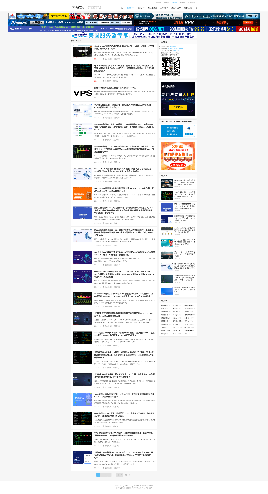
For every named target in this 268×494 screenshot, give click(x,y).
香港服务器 (189, 305)
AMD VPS (177, 327)
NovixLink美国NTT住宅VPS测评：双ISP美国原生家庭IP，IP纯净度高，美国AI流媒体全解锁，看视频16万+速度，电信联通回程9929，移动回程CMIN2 (124, 127)
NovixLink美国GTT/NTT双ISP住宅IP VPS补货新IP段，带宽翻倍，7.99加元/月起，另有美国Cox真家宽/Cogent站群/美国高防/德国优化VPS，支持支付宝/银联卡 (124, 149)
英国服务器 (166, 315)
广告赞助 (158, 2)
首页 (122, 8)
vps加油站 (78, 7)
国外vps (130, 8)
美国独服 (189, 327)
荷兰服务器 (189, 315)
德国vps (188, 321)
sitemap (131, 486)
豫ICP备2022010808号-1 (146, 486)
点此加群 (173, 46)
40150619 (176, 51)
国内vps (141, 8)
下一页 (120, 475)
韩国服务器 (166, 324)
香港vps (166, 2)
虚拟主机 (188, 8)
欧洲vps (182, 2)
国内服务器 (108, 181)
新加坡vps (189, 318)
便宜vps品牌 (176, 8)
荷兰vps (177, 318)
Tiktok (164, 327)
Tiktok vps (189, 324)
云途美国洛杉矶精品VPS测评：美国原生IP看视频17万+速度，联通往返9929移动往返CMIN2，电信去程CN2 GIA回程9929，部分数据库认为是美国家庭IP (124, 355)
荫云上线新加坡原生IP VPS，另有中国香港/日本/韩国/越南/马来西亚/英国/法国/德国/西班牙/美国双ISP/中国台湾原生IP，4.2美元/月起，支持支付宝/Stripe (124, 232)
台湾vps (164, 334)
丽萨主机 (188, 334)
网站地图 (136, 486)
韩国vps (177, 324)
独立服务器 (152, 8)
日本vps (177, 311)
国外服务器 (108, 59)
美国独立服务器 (178, 321)
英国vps (177, 315)
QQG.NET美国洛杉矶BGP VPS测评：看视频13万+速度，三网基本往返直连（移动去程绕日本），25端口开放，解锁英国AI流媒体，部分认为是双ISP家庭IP (124, 68)
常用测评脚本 (192, 2)
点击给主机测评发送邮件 (176, 48)
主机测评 (164, 8)
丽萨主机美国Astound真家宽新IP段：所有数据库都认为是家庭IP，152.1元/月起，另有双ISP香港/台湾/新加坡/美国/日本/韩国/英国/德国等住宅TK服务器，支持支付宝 (124, 210)
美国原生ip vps (166, 330)
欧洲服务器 (166, 311)
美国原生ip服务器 (178, 334)
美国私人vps (178, 308)
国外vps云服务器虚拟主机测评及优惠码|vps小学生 (115, 88)
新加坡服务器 (166, 318)
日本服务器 (189, 308)
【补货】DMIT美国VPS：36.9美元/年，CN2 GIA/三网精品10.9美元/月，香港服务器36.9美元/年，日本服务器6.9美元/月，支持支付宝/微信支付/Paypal (124, 455)
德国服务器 (166, 321)
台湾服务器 (189, 330)
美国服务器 (166, 305)
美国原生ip (177, 330)
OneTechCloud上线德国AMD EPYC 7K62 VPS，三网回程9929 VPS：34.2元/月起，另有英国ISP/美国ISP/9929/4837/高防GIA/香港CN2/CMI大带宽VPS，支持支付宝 (124, 274)
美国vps (174, 2)
